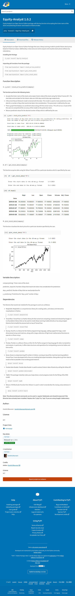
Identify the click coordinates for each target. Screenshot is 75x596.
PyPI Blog (37, 505)
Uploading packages (12, 507)
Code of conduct (37, 530)
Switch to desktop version (37, 572)
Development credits (61, 514)
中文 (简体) (61, 582)
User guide (12, 509)
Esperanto (41, 584)
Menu (66, 4)
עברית (36, 584)
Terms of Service (37, 525)
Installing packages (12, 505)
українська (42, 582)
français (20, 582)
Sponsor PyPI (62, 512)
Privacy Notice (36, 533)
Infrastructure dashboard (36, 507)
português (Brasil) (33, 582)
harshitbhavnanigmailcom (24, 409)
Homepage (8, 428)
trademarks (52, 556)
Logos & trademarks (37, 512)
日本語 (25, 582)
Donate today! (38, 552)
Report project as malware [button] (37, 479)
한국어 (48, 584)
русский (31, 584)
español (14, 582)
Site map (37, 563)
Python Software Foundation (39, 561)
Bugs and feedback (62, 505)
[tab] (9, 39)
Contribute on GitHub (61, 507)
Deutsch (55, 582)
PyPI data (6, 437)
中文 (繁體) (69, 582)
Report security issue (37, 528)
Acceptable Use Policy (37, 535)
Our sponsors (38, 514)
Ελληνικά (49, 582)
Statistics (37, 509)
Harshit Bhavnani (13, 465)
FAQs (13, 514)
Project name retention (12, 512)
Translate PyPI (61, 509)
